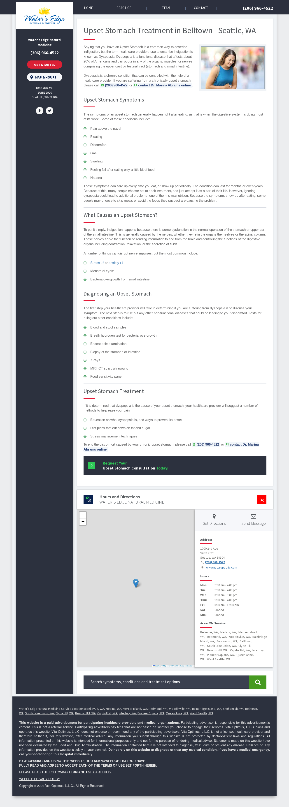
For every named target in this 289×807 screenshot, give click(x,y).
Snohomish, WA (233, 709)
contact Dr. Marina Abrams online (164, 85)
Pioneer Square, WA (151, 713)
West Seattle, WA (201, 713)
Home (88, 8)
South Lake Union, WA (39, 713)
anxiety (114, 263)
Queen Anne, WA (177, 713)
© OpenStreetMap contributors (181, 665)
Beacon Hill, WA (85, 713)
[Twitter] (49, 110)
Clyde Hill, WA (65, 713)
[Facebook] (39, 110)
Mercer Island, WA (135, 709)
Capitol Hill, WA (107, 713)
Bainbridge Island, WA (206, 709)
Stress (95, 263)
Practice (124, 8)
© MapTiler (165, 665)
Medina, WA (113, 709)
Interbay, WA (127, 713)
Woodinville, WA (180, 709)
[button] (136, 583)
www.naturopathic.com (221, 568)
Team (166, 8)
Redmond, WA (158, 709)
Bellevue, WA (95, 709)
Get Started (45, 64)
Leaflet (157, 665)
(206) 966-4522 (258, 8)
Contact (201, 8)
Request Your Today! (135, 465)
